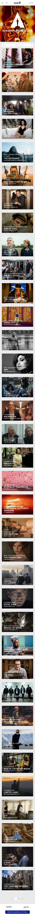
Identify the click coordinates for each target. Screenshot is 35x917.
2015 (9, 907)
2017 (26, 907)
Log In (31, 2)
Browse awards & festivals (17, 912)
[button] (3, 2)
